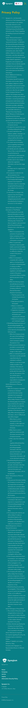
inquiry (4, 676)
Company (4, 672)
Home (3, 669)
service (4, 674)
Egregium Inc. (5, 664)
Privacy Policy (4, 697)
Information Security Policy (10, 678)
